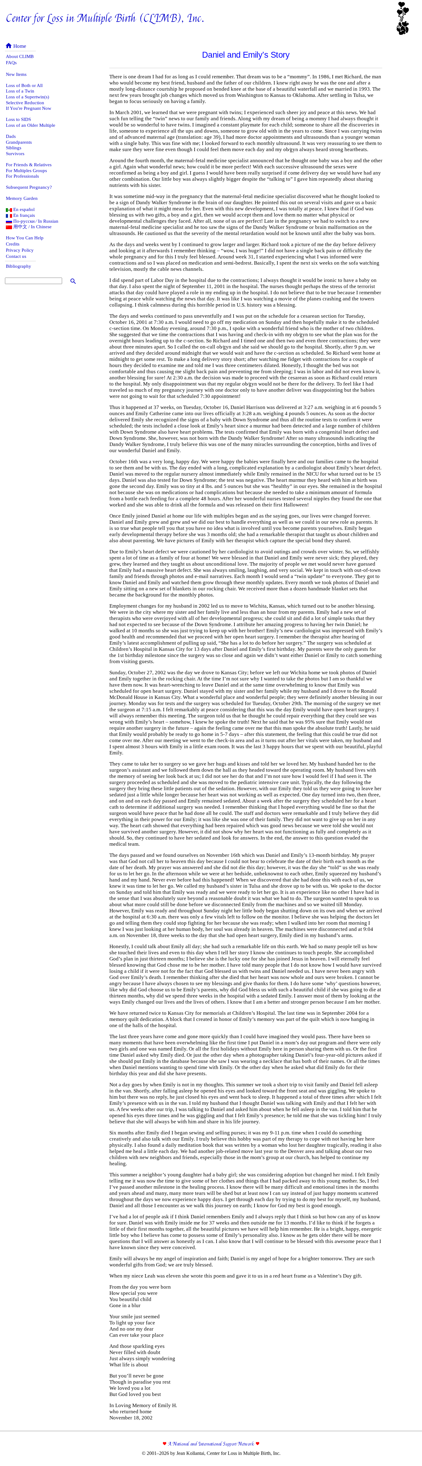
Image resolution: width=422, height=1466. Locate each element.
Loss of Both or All (24, 85)
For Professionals (22, 176)
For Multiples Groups (26, 170)
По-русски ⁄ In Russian (35, 221)
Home (15, 46)
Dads (11, 136)
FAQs (11, 62)
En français (23, 215)
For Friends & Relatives (29, 164)
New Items (16, 74)
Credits (12, 244)
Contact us (16, 256)
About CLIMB (20, 56)
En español (23, 209)
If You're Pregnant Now (28, 108)
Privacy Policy (20, 250)
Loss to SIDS (18, 119)
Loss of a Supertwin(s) (27, 96)
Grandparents (19, 142)
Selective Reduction (25, 102)
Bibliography (18, 266)
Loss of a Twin (20, 91)
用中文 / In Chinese (32, 226)
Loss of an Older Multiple (30, 125)
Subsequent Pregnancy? (29, 187)
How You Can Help (25, 237)
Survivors (15, 153)
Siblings (13, 147)
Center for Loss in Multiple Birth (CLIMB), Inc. (105, 18)
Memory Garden (22, 198)
